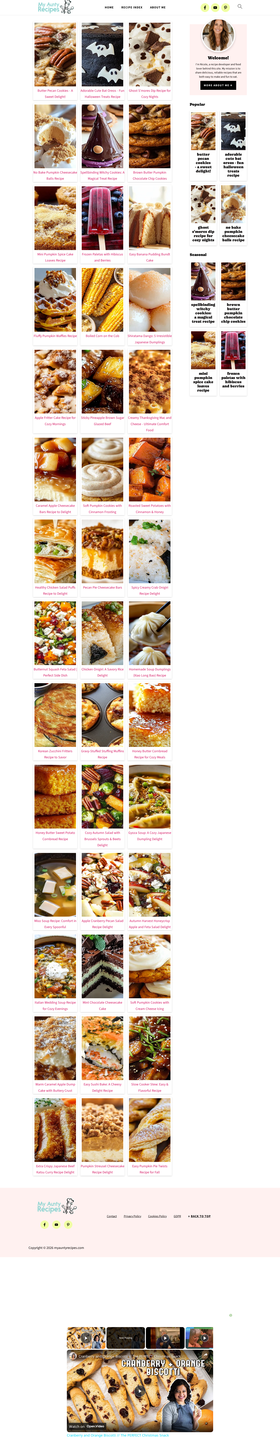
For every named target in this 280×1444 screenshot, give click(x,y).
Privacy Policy (132, 1216)
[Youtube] (215, 7)
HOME (109, 7)
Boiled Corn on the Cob (102, 336)
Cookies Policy (157, 1216)
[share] (205, 1354)
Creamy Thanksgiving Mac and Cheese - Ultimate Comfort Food (149, 424)
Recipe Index (131, 7)
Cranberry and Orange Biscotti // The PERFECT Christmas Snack (130, 1356)
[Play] (165, 1338)
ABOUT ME (158, 7)
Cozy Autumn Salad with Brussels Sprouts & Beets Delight (102, 839)
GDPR (177, 1216)
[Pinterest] (225, 7)
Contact (112, 1216)
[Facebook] (205, 7)
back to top (201, 1216)
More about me (216, 85)
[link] (73, 1356)
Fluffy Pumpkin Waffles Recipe (55, 336)
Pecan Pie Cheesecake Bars (102, 587)
